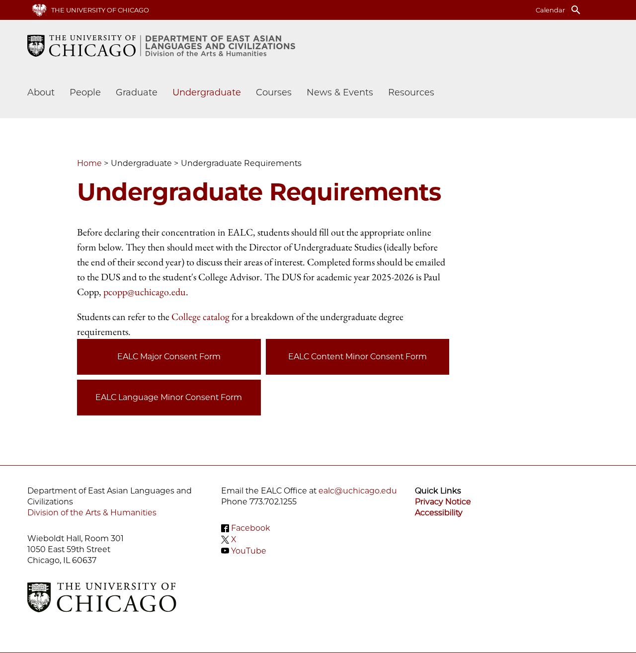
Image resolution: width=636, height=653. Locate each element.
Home (89, 163)
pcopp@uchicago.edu (144, 291)
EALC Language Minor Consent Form (168, 397)
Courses (274, 92)
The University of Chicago (100, 10)
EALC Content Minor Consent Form (357, 356)
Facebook (250, 528)
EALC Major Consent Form (169, 356)
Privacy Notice (443, 501)
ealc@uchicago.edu (357, 490)
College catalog (200, 316)
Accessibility (439, 512)
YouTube (248, 550)
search (576, 10)
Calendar (550, 10)
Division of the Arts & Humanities (92, 512)
